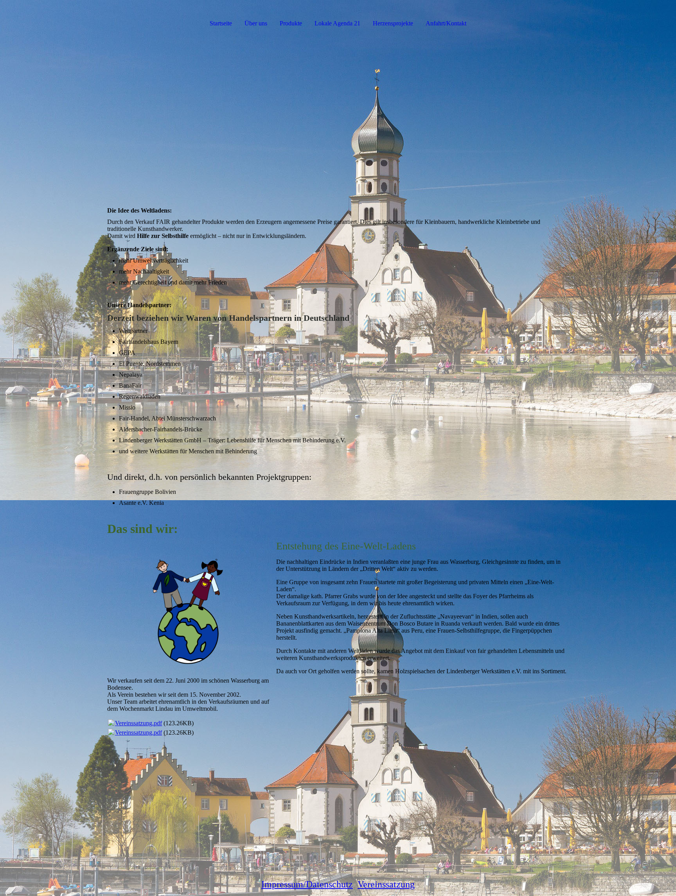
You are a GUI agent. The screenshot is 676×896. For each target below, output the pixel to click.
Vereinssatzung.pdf (138, 723)
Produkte (291, 23)
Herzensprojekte (393, 23)
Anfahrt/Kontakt (446, 23)
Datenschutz (329, 884)
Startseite (221, 23)
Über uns (256, 23)
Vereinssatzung (386, 884)
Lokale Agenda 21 (337, 23)
